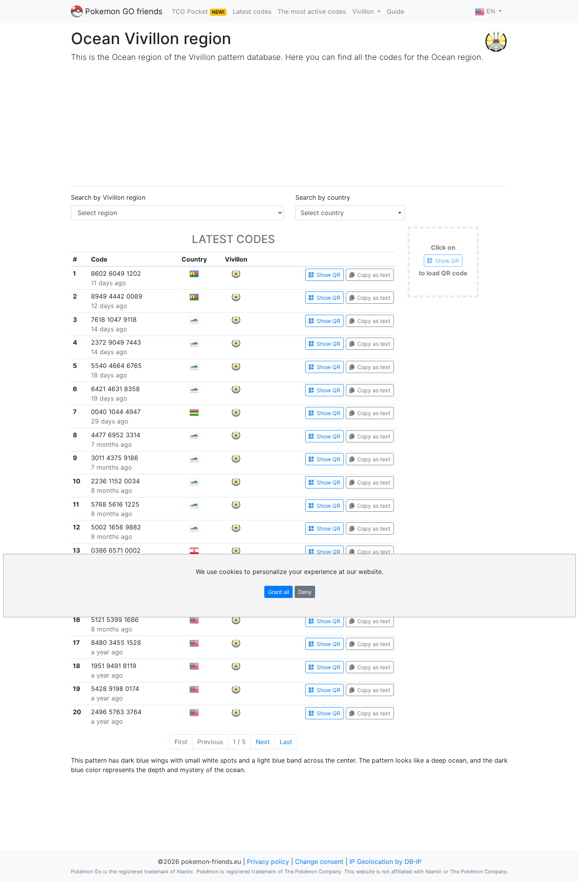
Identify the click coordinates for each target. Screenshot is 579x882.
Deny (305, 592)
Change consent (319, 861)
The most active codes (312, 11)
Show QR (327, 274)
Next (263, 742)
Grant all (278, 592)
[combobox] (350, 212)
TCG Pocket (198, 11)
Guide (395, 11)
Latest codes (252, 11)
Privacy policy (268, 861)
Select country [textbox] (322, 213)
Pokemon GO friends (122, 11)
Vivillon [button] (364, 11)
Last (286, 742)
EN (490, 11)
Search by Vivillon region (108, 197)
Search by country (322, 197)
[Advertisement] (307, 124)
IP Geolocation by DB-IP (385, 861)
